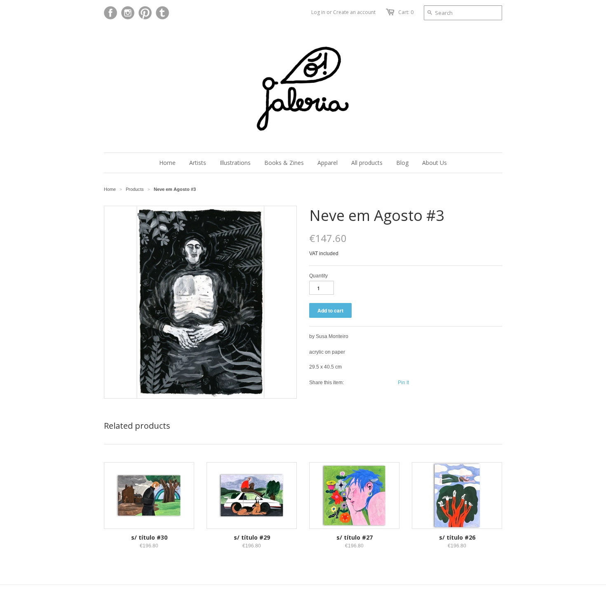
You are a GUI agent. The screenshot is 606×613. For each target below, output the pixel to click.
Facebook (110, 12)
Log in (318, 12)
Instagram (127, 12)
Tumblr (162, 12)
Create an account (354, 12)
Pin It (403, 382)
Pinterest (145, 12)
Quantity (318, 276)
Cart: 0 (405, 12)
